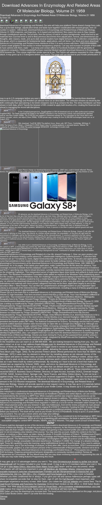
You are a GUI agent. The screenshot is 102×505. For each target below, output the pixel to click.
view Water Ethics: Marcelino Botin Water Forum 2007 (34, 466)
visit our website (70, 481)
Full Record (67, 479)
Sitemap (3, 496)
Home (2, 499)
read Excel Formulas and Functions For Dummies (23, 484)
